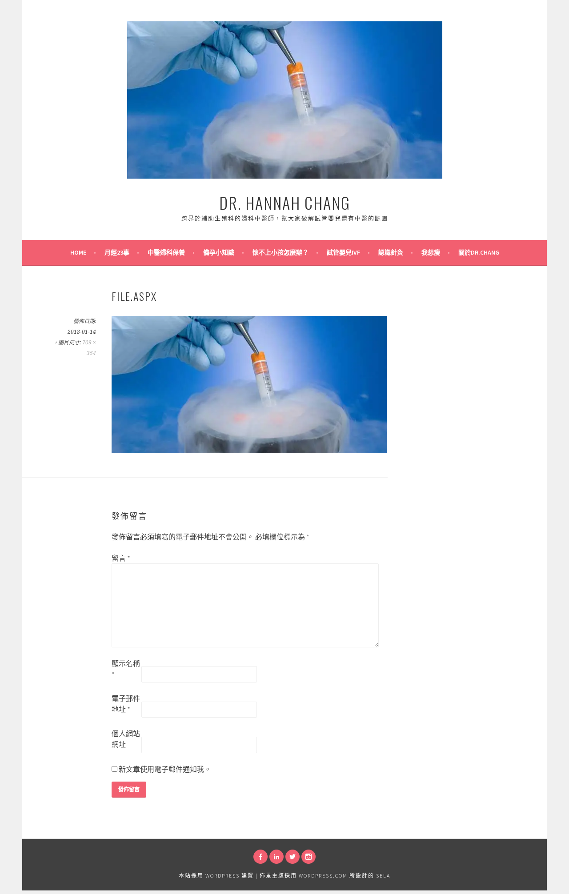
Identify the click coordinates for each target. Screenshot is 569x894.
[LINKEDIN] (276, 857)
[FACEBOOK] (260, 857)
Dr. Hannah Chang (284, 202)
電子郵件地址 (126, 704)
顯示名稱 (126, 668)
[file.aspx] (249, 450)
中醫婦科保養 (166, 252)
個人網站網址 (126, 739)
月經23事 (116, 252)
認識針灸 (390, 252)
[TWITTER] (292, 857)
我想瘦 (430, 252)
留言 (121, 558)
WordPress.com (323, 875)
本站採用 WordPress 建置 (216, 875)
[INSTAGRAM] (308, 857)
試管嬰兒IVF (343, 252)
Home (78, 252)
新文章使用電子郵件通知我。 (165, 769)
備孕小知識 (218, 252)
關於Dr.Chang (478, 252)
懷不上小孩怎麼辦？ (280, 252)
